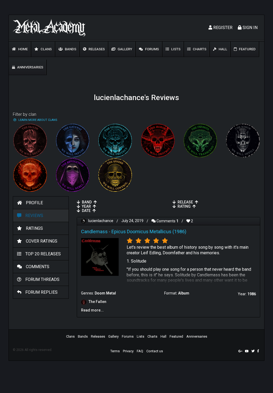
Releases (96, 49)
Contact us (154, 351)
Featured (247, 49)
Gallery (124, 49)
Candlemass (94, 231)
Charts (199, 49)
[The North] (243, 140)
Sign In (250, 27)
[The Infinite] (200, 140)
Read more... (92, 310)
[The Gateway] (72, 140)
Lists (175, 49)
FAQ (140, 351)
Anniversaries (29, 67)
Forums (151, 49)
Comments (167, 221)
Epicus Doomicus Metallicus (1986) (148, 231)
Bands (70, 49)
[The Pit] (30, 175)
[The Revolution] (72, 175)
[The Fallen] (30, 140)
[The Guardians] (115, 140)
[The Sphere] (115, 175)
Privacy (128, 351)
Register (222, 27)
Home (22, 49)
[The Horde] (157, 140)
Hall (222, 49)
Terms (115, 351)
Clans (46, 49)
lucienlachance (100, 221)
